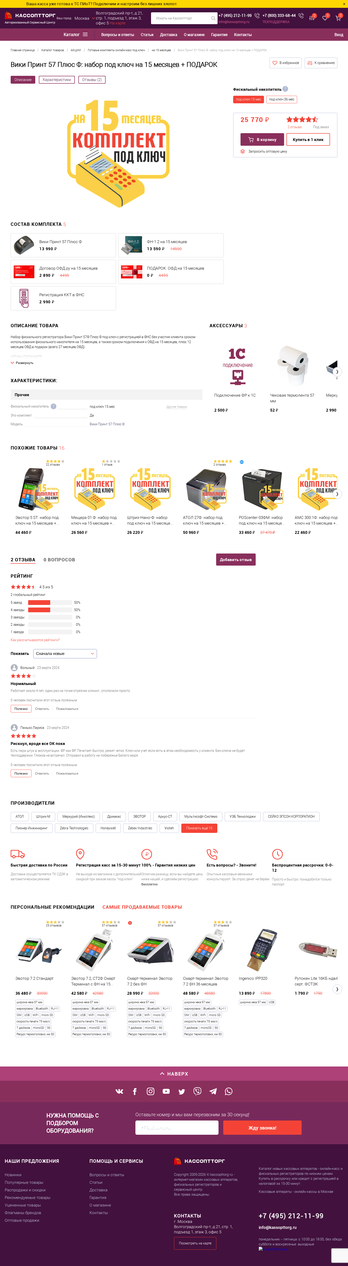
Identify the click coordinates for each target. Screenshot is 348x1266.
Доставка (168, 34)
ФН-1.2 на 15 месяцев (167, 241)
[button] (337, 372)
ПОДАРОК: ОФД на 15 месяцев (175, 268)
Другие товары (176, 406)
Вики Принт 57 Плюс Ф (60, 241)
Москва (82, 18)
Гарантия (219, 34)
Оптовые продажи (22, 1220)
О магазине (194, 34)
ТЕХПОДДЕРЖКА (276, 21)
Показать (20, 653)
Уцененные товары (23, 1205)
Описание (22, 79)
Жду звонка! (262, 1128)
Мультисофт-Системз (200, 816)
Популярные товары (24, 1182)
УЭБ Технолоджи (243, 816)
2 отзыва (220, 464)
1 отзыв (107, 464)
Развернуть (24, 363)
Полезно (21, 709)
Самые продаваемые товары (142, 907)
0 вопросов (59, 559)
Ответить (42, 709)
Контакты (243, 34)
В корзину (266, 139)
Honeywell (108, 828)
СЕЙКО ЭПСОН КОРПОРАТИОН (291, 816)
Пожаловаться (67, 709)
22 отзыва (53, 464)
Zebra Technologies (74, 828)
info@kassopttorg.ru (234, 21)
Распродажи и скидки (25, 1190)
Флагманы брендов (23, 1212)
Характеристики (57, 79)
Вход (339, 34)
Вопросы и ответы (117, 34)
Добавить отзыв (236, 559)
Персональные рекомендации (52, 907)
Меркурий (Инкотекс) (78, 816)
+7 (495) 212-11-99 (235, 15)
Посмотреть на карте (195, 1243)
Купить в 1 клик (308, 139)
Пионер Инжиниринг (32, 828)
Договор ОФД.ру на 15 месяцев (68, 268)
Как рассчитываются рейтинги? (35, 640)
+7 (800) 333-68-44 (279, 15)
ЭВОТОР (139, 816)
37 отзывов (109, 925)
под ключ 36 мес (281, 99)
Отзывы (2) (92, 79)
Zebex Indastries (140, 828)
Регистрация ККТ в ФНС (61, 294)
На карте (117, 23)
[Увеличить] (118, 154)
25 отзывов (54, 925)
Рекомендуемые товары (27, 1197)
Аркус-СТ (165, 816)
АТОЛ (20, 816)
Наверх (177, 1074)
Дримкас (114, 816)
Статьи (147, 34)
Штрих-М (43, 816)
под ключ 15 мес (248, 99)
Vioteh (169, 828)
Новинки (13, 1174)
